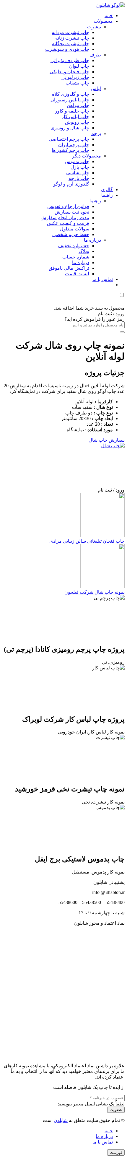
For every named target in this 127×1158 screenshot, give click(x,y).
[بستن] (122, 332)
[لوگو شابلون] (110, 5)
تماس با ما (102, 1141)
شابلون (61, 1120)
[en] (63, 992)
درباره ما (104, 1136)
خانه (109, 1130)
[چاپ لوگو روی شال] (80, 445)
